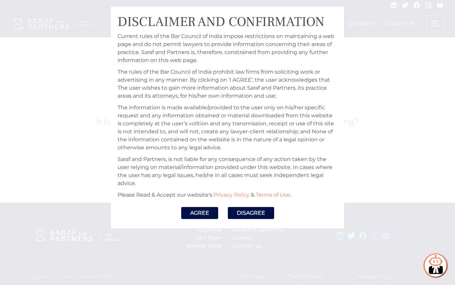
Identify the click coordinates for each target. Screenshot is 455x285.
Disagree (251, 213)
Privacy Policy (231, 195)
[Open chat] (435, 265)
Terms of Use (273, 195)
